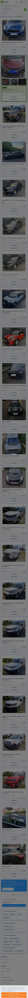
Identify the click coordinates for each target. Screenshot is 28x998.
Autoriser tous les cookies (14, 993)
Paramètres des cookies (14, 996)
